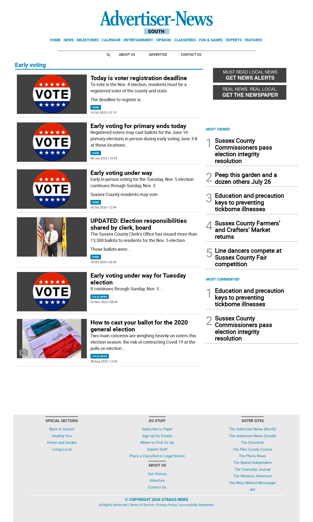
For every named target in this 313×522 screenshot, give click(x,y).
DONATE (286, 6)
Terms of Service (141, 504)
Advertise (158, 54)
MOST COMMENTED (222, 279)
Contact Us (191, 54)
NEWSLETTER (258, 6)
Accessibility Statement (196, 504)
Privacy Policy (166, 504)
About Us (127, 54)
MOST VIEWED (218, 129)
